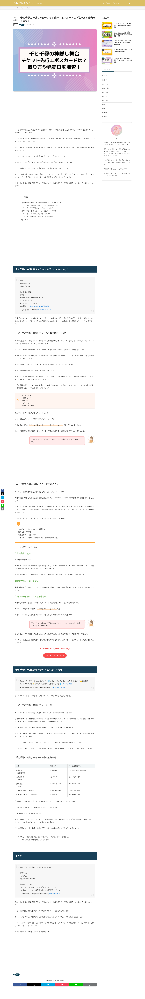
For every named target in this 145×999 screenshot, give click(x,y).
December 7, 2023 (58, 687)
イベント (107, 84)
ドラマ (106, 100)
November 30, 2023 (44, 310)
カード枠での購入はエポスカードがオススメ (40, 208)
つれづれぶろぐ (22, 3)
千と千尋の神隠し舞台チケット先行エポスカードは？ (42, 202)
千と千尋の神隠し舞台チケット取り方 (38, 214)
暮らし (106, 108)
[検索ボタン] (129, 3)
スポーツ (107, 96)
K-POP (106, 76)
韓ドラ (106, 117)
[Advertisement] (55, 111)
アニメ (106, 80)
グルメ (106, 92)
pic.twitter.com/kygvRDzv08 (39, 306)
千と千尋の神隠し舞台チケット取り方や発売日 (39, 211)
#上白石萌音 (67, 684)
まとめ (25, 220)
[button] (20, 984)
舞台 (22, 24)
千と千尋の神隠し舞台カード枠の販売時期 (40, 216)
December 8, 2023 (55, 893)
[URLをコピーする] (90, 984)
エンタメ (107, 88)
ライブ (106, 104)
